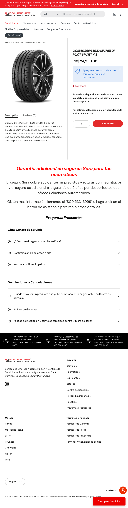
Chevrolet (10, 447)
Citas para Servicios (109, 501)
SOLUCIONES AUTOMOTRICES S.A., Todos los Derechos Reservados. (39, 497)
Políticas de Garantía (77, 423)
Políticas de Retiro (76, 429)
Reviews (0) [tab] (29, 115)
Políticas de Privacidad (78, 435)
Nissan (8, 453)
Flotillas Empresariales (17, 29)
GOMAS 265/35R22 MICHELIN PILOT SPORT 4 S (30, 42)
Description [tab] (11, 115)
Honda (8, 423)
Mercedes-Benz (14, 429)
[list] (33, 75)
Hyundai (9, 441)
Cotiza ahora (57, 5)
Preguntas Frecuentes (59, 29)
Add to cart (108, 123)
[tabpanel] (33, 133)
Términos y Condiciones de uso (83, 441)
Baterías (65, 23)
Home (7, 42)
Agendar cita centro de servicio (91, 4)
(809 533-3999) (79, 201)
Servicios (71, 365)
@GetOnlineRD (96, 497)
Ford (7, 459)
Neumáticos (29, 23)
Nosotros (38, 29)
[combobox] (72, 14)
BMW (8, 435)
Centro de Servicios (85, 23)
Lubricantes (73, 377)
